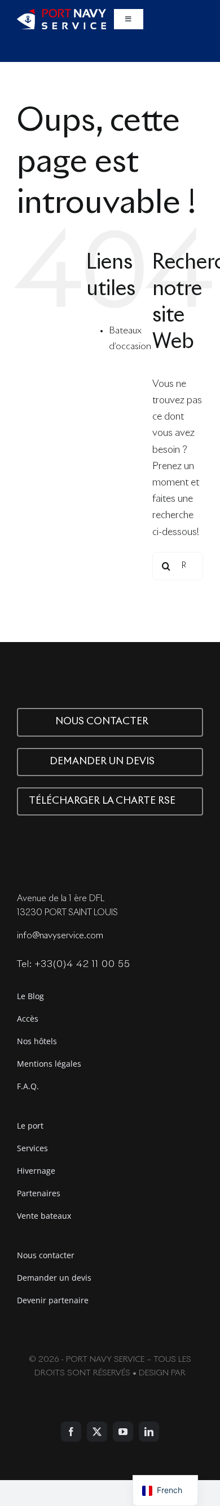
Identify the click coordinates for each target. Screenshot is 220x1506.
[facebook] (71, 1432)
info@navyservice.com (60, 936)
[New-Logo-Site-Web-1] (61, 14)
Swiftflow (110, 1387)
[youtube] (123, 1432)
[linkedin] (149, 1432)
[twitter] (97, 1432)
